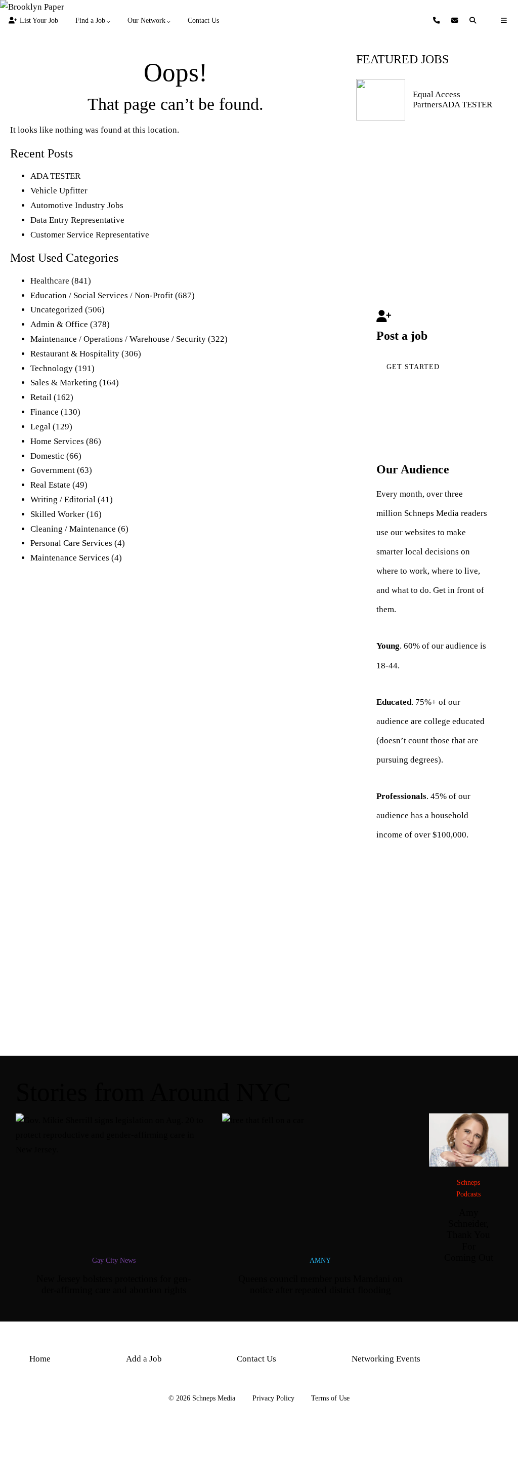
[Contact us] (438, 20)
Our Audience (412, 469)
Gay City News (114, 1260)
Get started (413, 367)
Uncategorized (56, 309)
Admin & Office (59, 324)
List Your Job (39, 20)
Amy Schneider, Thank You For (468, 1235)
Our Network (146, 20)
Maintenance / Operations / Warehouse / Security (118, 339)
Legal (40, 426)
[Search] (474, 20)
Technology (51, 368)
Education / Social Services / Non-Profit (101, 295)
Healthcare (49, 281)
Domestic (47, 456)
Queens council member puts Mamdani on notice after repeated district (320, 1284)
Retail (41, 397)
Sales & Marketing (63, 382)
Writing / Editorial (63, 499)
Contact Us (203, 20)
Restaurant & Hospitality (74, 353)
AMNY (320, 1260)
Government (52, 470)
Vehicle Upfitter (59, 190)
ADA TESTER (55, 176)
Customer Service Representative (89, 234)
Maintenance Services (69, 558)
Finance (44, 412)
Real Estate (50, 485)
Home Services (57, 441)
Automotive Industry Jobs (76, 205)
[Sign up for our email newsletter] (456, 20)
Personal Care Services (71, 543)
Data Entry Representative (77, 220)
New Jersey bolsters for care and (113, 1284)
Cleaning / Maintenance (73, 529)
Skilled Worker (57, 514)
